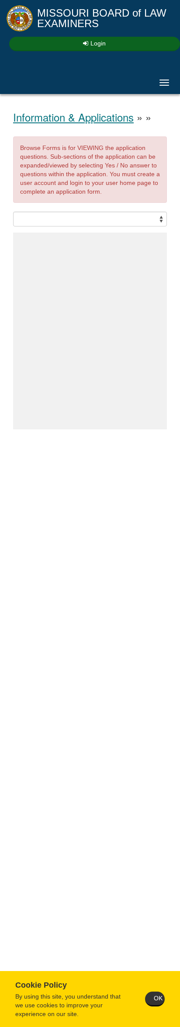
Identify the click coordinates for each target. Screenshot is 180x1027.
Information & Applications (73, 117)
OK (158, 998)
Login (98, 43)
